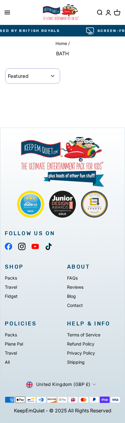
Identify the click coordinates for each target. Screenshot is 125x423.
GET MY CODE (42, 240)
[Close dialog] (122, 164)
